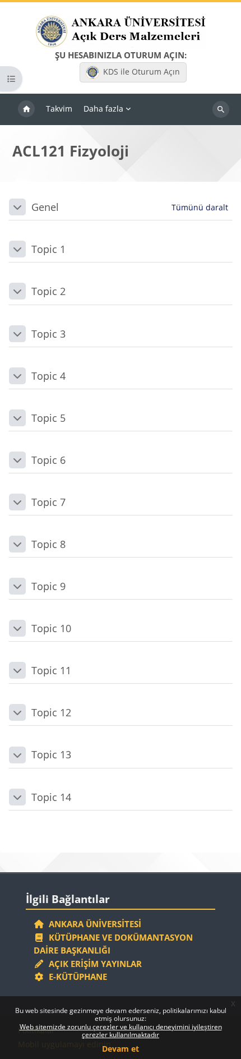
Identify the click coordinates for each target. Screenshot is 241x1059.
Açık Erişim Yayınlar (94, 963)
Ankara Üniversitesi (92, 923)
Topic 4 (48, 376)
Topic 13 (51, 754)
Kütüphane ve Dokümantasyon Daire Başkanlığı (113, 944)
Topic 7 (48, 502)
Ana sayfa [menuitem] (26, 109)
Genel (45, 207)
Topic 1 (48, 249)
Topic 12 (51, 712)
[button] (17, 207)
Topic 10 (51, 628)
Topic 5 (48, 418)
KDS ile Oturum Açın (141, 71)
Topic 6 (48, 460)
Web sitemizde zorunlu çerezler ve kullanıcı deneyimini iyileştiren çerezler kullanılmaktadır (121, 1030)
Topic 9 (48, 586)
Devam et (120, 1048)
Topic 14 (51, 797)
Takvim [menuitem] (59, 108)
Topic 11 (51, 670)
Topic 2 (48, 291)
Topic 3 (48, 333)
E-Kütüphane (75, 976)
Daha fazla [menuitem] (103, 108)
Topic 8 (48, 544)
